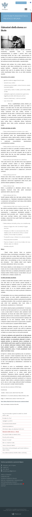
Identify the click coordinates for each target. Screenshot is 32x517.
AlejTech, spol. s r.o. (25, 510)
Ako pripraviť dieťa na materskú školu (11, 434)
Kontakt (3, 486)
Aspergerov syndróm (7, 421)
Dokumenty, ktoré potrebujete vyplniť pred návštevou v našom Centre (15, 449)
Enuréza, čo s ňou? (6, 418)
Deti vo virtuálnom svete (8, 442)
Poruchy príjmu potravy (8, 437)
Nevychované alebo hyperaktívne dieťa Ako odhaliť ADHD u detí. (14, 414)
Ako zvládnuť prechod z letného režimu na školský (14, 452)
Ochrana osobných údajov (9, 478)
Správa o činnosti (6, 475)
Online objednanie (21, 2)
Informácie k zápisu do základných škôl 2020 (13, 429)
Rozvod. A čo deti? (6, 440)
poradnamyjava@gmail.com (9, 471)
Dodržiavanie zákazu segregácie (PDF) (11, 484)
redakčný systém (15, 510)
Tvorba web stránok (7, 510)
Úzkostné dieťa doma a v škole (10, 432)
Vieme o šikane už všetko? (8, 445)
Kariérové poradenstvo (7, 426)
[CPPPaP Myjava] (5, 6)
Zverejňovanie (5, 476)
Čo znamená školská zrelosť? (9, 423)
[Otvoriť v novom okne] (16, 515)
